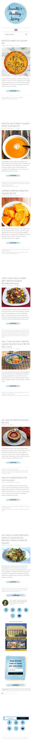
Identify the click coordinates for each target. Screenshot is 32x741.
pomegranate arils (23, 334)
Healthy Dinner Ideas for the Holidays (14, 479)
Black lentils (12, 332)
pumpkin (13, 472)
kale (10, 334)
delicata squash (16, 470)
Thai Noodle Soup (19, 395)
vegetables (4, 250)
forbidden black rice (26, 332)
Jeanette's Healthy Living (16, 14)
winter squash (15, 98)
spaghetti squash (18, 472)
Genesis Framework (12, 738)
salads (6, 331)
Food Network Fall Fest (11, 395)
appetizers (8, 97)
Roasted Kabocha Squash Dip (14, 42)
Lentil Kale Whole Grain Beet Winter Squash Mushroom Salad (14, 281)
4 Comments (17, 482)
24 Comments (17, 285)
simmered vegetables (9, 253)
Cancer (8, 182)
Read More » (16, 92)
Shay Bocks (24, 737)
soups (5, 185)
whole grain (26, 331)
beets (8, 332)
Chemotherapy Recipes (14, 182)
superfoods (17, 335)
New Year (20, 249)
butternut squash (18, 332)
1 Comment (17, 45)
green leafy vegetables (15, 330)
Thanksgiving (20, 97)
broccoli (8, 509)
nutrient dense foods (16, 334)
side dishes (24, 249)
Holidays (14, 183)
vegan (7, 185)
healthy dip (9, 98)
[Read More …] (12, 604)
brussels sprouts (10, 591)
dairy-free (11, 249)
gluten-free (10, 183)
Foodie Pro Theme (15, 737)
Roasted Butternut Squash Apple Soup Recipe (16, 125)
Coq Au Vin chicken (14, 509)
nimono (3, 253)
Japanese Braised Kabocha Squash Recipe (15, 192)
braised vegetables (10, 252)
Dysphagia (6, 183)
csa (7, 469)
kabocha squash (25, 252)
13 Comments (17, 348)
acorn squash (9, 470)
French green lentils (5, 334)
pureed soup (9, 186)
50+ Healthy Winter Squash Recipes (15, 421)
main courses (25, 506)
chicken (8, 506)
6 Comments (16, 195)
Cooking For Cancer (23, 182)
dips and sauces (14, 97)
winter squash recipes (6, 473)
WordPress (26, 738)
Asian (8, 249)
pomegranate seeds (5, 335)
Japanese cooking (18, 252)
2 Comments (17, 128)
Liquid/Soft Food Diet (21, 183)
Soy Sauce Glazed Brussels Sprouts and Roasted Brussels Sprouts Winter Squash (15, 539)
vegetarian (11, 185)
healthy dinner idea (22, 509)
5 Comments (17, 545)
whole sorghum (23, 335)
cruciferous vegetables (14, 506)
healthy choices (23, 330)
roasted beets (12, 335)
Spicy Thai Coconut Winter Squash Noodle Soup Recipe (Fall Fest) (16, 344)
